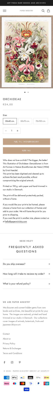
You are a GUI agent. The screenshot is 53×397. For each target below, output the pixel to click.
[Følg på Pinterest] (19, 362)
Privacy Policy (9, 343)
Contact (6, 333)
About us (7, 338)
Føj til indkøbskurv (26, 141)
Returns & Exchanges (12, 348)
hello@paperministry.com (16, 221)
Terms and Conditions (12, 353)
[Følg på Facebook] (4, 362)
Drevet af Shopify (39, 371)
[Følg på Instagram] (12, 362)
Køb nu (26, 150)
